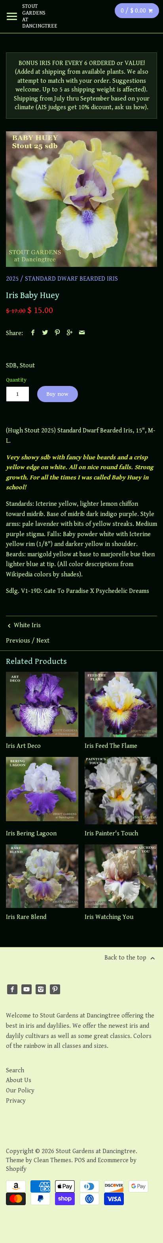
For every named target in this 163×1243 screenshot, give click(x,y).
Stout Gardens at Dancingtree (34, 16)
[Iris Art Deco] (42, 704)
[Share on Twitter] (45, 333)
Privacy (16, 1101)
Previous (18, 641)
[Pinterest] (55, 989)
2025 (12, 279)
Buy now (57, 394)
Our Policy (20, 1090)
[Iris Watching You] (121, 876)
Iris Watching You (109, 917)
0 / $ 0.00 (134, 11)
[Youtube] (26, 989)
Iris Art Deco (23, 746)
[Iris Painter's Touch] (121, 790)
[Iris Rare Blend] (42, 876)
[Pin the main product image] (57, 333)
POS (79, 1160)
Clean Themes (52, 1160)
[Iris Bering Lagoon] (42, 790)
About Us (18, 1080)
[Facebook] (12, 989)
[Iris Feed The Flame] (121, 704)
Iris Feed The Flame (111, 746)
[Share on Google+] (70, 333)
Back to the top (126, 958)
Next (42, 641)
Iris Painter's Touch (111, 833)
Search (15, 1070)
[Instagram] (41, 989)
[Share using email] (82, 333)
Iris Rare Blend (26, 917)
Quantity (16, 379)
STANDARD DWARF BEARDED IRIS (71, 279)
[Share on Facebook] (33, 333)
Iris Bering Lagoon (31, 833)
